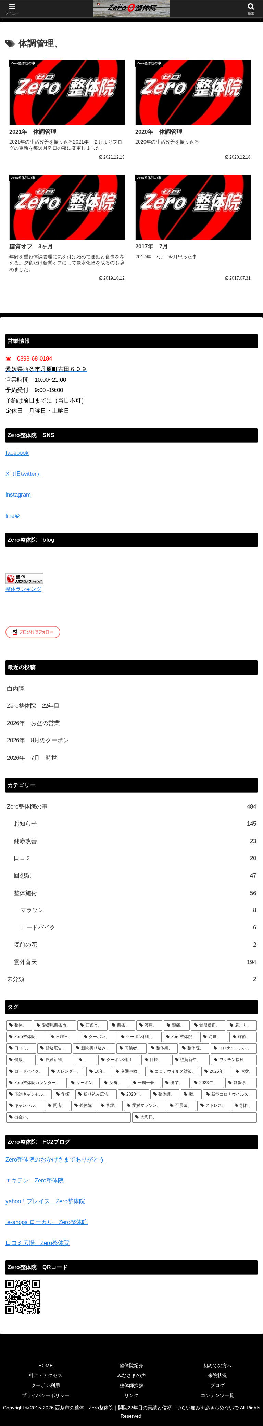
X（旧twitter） (23, 474)
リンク (131, 1395)
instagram (18, 494)
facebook (17, 453)
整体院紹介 (131, 1365)
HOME (45, 1365)
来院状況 (217, 1375)
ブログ (217, 1385)
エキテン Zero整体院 (34, 1180)
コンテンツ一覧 (217, 1395)
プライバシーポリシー (46, 1395)
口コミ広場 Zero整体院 (37, 1243)
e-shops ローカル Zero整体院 (46, 1222)
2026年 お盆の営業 (33, 723)
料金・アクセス (45, 1375)
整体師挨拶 (131, 1385)
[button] (243, 1060)
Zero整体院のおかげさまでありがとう (54, 1159)
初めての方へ (217, 1365)
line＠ (12, 516)
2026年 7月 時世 (32, 758)
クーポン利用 (45, 1385)
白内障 (15, 688)
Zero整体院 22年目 (33, 706)
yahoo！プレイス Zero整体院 (45, 1201)
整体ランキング (23, 589)
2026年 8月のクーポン (38, 740)
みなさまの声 (131, 1375)
